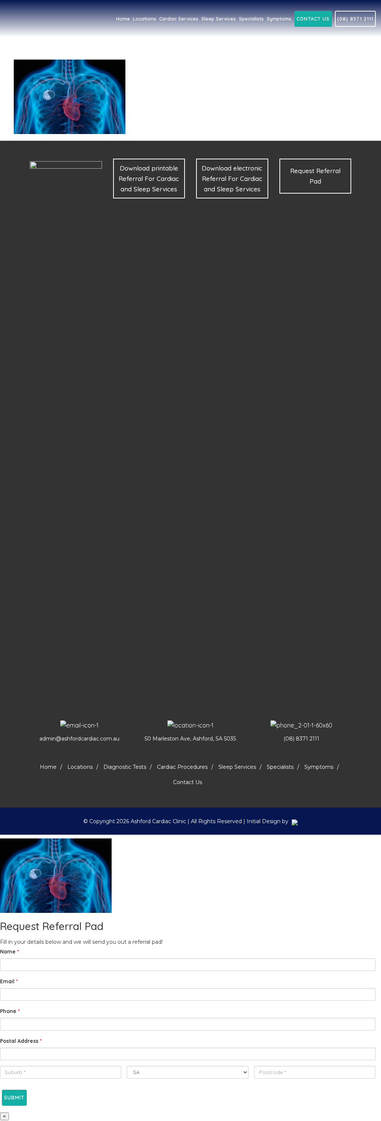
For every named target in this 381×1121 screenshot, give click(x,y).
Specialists (280, 767)
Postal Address (21, 1041)
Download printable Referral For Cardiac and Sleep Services (149, 178)
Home (48, 767)
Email (9, 981)
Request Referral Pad (315, 176)
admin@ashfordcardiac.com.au (79, 738)
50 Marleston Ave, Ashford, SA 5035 (190, 738)
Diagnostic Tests (124, 767)
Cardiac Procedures (182, 767)
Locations (80, 767)
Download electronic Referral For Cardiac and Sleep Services (232, 178)
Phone (10, 1011)
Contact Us (313, 19)
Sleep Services (237, 767)
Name (9, 951)
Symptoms (318, 767)
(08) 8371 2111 (355, 19)
